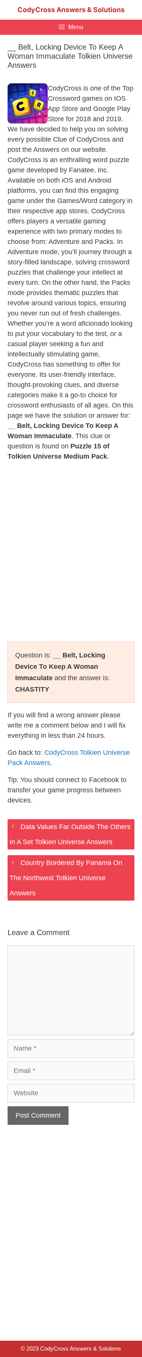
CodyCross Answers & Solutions (71, 10)
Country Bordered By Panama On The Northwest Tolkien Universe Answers (65, 878)
